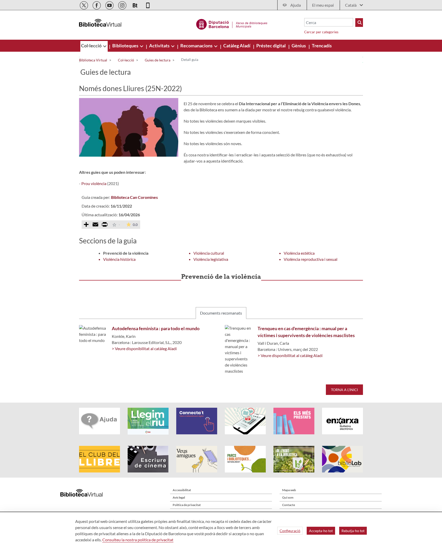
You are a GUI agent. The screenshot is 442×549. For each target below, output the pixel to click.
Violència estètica (299, 253)
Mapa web (289, 490)
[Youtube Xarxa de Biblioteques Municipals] (110, 4)
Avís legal (179, 497)
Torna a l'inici (344, 389)
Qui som (287, 497)
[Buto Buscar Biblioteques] (359, 22)
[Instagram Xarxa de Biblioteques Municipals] (122, 4)
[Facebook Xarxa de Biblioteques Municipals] (97, 4)
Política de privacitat (187, 505)
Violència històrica (119, 259)
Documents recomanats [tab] (221, 312)
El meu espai (323, 5)
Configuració (290, 531)
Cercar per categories (321, 32)
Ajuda (295, 5)
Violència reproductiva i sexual (310, 259)
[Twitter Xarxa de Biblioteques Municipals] (84, 4)
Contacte (288, 505)
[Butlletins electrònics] (135, 4)
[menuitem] (91, 45)
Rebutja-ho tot (352, 531)
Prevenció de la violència (125, 253)
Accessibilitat (182, 490)
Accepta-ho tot (321, 531)
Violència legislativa (210, 259)
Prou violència (93, 183)
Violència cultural (208, 253)
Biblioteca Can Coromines (134, 197)
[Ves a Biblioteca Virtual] (231, 23)
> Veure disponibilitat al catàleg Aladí (144, 348)
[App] (148, 4)
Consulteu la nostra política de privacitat (137, 539)
